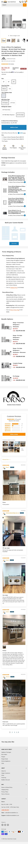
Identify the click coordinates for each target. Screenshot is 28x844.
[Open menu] (2, 1)
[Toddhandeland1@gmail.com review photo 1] (14, 531)
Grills (2, 763)
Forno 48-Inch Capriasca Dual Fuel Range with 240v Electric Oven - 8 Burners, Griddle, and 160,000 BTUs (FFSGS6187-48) (16, 178)
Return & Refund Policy (6, 787)
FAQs (2, 775)
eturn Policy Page (15, 309)
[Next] (26, 21)
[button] (5, 64)
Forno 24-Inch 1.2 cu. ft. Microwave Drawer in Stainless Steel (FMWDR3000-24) (16, 212)
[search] (12, 5)
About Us (3, 771)
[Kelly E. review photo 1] (14, 578)
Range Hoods (4, 759)
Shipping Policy (13, 287)
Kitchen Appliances (5, 761)
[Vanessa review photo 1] (14, 700)
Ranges (3, 756)
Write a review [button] (14, 434)
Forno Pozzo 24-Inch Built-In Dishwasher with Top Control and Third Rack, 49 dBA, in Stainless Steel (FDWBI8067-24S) (16, 201)
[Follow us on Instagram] (5, 825)
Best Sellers (4, 754)
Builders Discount (5, 779)
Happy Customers (5, 773)
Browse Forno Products (14, 404)
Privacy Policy (4, 791)
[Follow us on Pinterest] (8, 825)
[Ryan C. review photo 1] (14, 485)
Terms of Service (5, 794)
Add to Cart (14, 127)
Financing (3, 777)
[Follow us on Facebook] (2, 825)
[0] (25, 2)
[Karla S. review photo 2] (4, 647)
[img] (6, 465)
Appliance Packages (6, 752)
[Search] (25, 5)
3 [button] (14, 732)
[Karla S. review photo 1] (14, 630)
